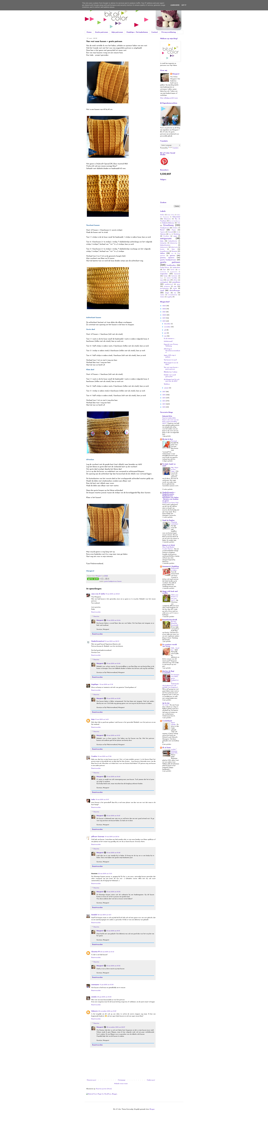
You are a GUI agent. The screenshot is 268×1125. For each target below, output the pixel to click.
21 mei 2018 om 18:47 (113, 816)
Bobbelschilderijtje (168, 223)
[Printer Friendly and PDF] (93, 579)
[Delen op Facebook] (106, 579)
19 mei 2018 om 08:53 (112, 641)
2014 (164, 401)
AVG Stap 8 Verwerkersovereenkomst (172, 350)
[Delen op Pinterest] (108, 579)
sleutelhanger (174, 290)
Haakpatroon (164, 228)
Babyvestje (167, 219)
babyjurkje (163, 243)
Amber (162, 214)
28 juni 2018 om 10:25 (104, 997)
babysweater (164, 247)
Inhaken (175, 228)
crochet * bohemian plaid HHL (174, 751)
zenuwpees (95, 984)
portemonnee (164, 288)
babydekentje (173, 241)
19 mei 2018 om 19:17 (102, 799)
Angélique (95, 684)
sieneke (94, 997)
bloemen (174, 251)
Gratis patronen (101, 32)
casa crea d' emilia (98, 594)
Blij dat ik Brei (167, 439)
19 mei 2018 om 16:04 (113, 620)
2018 (164, 321)
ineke (93, 799)
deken (162, 253)
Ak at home (166, 747)
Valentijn (163, 234)
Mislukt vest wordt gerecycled (170, 376)
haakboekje (171, 265)
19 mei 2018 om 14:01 (102, 719)
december (167, 324)
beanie (162, 249)
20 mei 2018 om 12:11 (104, 915)
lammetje (174, 276)
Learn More (174, 5)
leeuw (161, 278)
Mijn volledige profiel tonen (169, 98)
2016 (164, 395)
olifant (175, 280)
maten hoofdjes (172, 278)
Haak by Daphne (168, 520)
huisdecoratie (173, 271)
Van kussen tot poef (170, 360)
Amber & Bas (170, 214)
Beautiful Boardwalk (169, 620)
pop (175, 286)
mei (165, 336)
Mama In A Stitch (168, 545)
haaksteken (176, 267)
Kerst (162, 230)
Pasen (174, 230)
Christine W (95, 952)
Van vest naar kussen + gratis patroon (171, 368)
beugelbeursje (164, 251)
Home (89, 32)
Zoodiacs (166, 236)
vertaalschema (172, 294)
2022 (164, 309)
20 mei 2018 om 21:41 (107, 952)
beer (173, 249)
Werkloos (167, 384)
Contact (154, 32)
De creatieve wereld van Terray (169, 645)
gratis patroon (170, 262)
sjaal (162, 290)
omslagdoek (164, 282)
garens (172, 255)
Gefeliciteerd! (168, 341)
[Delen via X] (104, 579)
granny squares (167, 258)
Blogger (152, 1109)
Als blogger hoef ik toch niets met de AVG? (171, 380)
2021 (164, 312)
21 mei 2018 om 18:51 (113, 931)
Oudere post (151, 1080)
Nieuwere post (91, 1080)
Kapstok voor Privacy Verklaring (171, 345)
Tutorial (170, 232)
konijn (166, 276)
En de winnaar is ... (170, 338)
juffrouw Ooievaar (97, 836)
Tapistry (162, 232)
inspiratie (164, 274)
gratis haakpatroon (110, 581)
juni (165, 333)
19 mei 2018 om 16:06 (113, 663)
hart (164, 269)
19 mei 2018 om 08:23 (113, 594)
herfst (173, 269)
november (167, 327)
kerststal (177, 274)
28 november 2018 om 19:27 (107, 1011)
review (175, 288)
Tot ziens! (165, 705)
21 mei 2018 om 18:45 (113, 776)
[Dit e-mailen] (100, 579)
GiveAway (168, 225)
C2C (178, 223)
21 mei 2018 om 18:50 (113, 892)
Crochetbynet (167, 721)
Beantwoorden (96, 612)
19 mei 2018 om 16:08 (113, 698)
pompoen (167, 286)
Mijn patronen (117, 32)
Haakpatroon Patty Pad (170, 502)
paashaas (176, 282)
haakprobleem (164, 267)
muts (168, 280)
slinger (167, 293)
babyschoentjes (165, 245)
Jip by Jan (165, 703)
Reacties (96, 616)
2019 (164, 318)
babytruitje (174, 247)
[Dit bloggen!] (102, 579)
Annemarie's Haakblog (170, 566)
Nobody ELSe (167, 416)
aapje (175, 236)
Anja (93, 719)
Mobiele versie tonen (121, 1083)
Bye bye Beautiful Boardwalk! (174, 623)
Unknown (94, 1011)
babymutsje (173, 243)
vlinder (162, 297)
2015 (164, 398)
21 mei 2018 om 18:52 (113, 966)
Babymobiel (176, 217)
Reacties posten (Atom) (104, 1089)
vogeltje (169, 297)
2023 (164, 306)
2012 (164, 407)
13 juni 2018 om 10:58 (106, 984)
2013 (164, 404)
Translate (175, 148)
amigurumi (166, 238)
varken (162, 294)
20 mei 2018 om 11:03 (105, 873)
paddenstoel (169, 284)
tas (175, 293)
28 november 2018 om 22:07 (116, 1027)
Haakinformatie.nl (97, 641)
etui (172, 253)
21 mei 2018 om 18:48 (113, 852)
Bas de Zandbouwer (174, 221)
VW (177, 232)
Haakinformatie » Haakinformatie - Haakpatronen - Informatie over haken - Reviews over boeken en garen (170, 497)
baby (161, 241)
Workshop (177, 234)
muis (161, 280)
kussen (119, 581)
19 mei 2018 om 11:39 (106, 684)
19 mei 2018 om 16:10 (113, 735)
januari (166, 388)
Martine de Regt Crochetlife (168, 672)
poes (178, 284)
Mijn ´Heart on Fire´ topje (174, 469)
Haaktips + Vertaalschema (137, 32)
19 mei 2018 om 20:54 (112, 836)
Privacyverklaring (168, 32)
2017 (164, 391)
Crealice (94, 756)
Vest (170, 234)
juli (165, 330)
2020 (164, 315)
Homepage (121, 1080)
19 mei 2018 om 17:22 (104, 756)
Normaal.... (174, 441)
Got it (184, 5)
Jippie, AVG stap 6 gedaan (170, 356)
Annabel (94, 915)
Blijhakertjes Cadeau (170, 372)
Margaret (100, 620)
